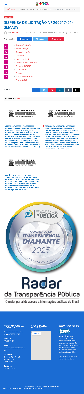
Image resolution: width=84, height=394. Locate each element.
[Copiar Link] (6, 77)
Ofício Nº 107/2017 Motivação (26, 63)
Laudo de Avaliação (23, 59)
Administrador (17, 33)
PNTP (68, 357)
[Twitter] (6, 52)
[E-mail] (6, 62)
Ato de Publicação (22, 49)
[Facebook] (6, 46)
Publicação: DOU (21, 80)
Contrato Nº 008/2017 (23, 52)
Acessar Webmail (38, 388)
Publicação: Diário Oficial (24, 76)
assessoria (66, 343)
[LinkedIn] (6, 57)
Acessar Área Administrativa (22, 388)
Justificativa (20, 56)
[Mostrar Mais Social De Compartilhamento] (66, 39)
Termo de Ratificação (23, 45)
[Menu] (6, 3)
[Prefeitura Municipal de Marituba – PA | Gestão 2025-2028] (42, 3)
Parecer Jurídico (21, 69)
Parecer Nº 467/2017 (23, 66)
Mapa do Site (7, 388)
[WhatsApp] (6, 72)
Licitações (8, 17)
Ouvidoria (7, 368)
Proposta (19, 73)
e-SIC (13, 368)
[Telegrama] (6, 67)
